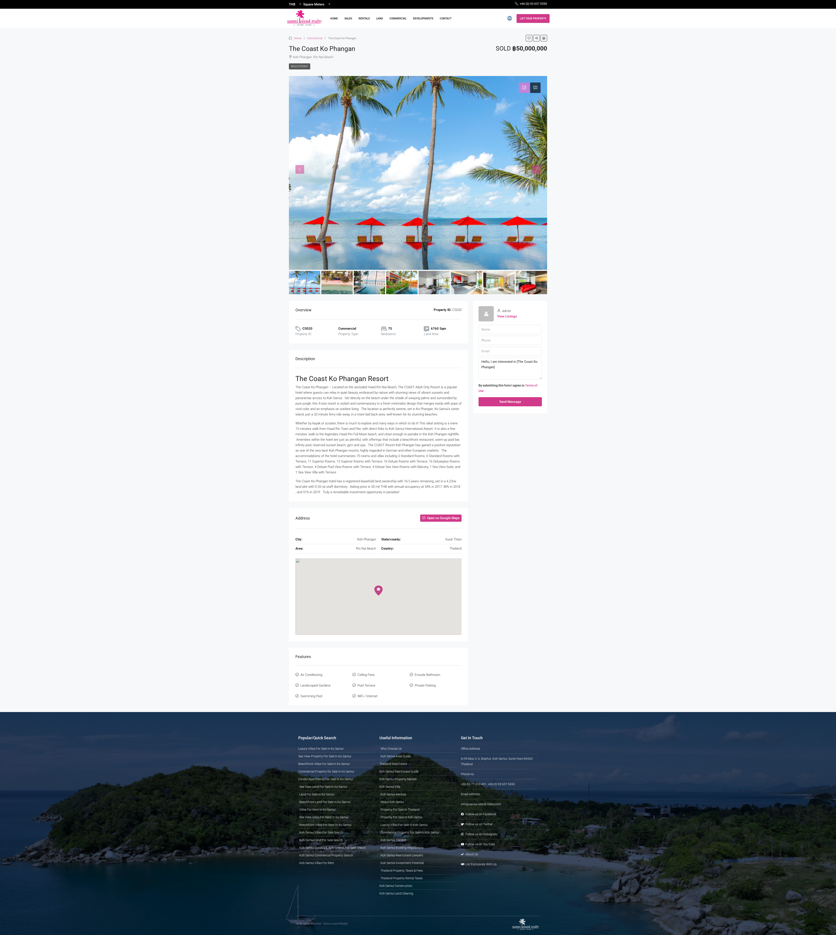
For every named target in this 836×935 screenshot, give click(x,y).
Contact (446, 18)
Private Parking (425, 685)
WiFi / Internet (367, 696)
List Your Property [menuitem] (533, 18)
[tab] (524, 88)
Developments (423, 18)
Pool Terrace (366, 685)
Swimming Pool (311, 696)
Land (379, 18)
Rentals (364, 18)
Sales (348, 18)
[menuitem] (509, 18)
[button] (529, 38)
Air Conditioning (311, 675)
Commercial (397, 18)
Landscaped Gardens (315, 685)
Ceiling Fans (366, 675)
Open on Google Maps (443, 518)
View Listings (507, 316)
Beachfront (299, 66)
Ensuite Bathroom (427, 675)
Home (334, 18)
